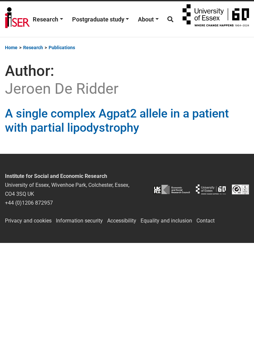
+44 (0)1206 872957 (29, 203)
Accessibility (121, 221)
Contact (205, 221)
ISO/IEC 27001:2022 (240, 189)
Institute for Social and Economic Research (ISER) (17, 19)
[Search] (170, 19)
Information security (79, 221)
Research (45, 19)
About (146, 19)
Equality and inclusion (166, 221)
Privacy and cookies (28, 221)
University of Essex (216, 19)
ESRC (171, 189)
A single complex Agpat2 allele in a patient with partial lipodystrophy (117, 121)
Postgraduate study (98, 19)
